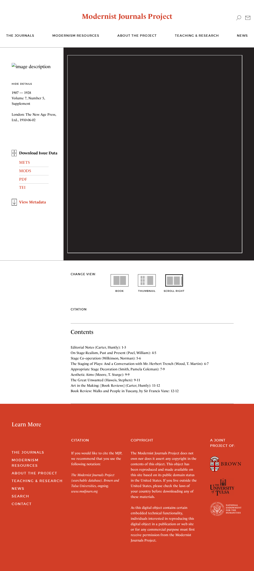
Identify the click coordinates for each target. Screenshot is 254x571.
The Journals (28, 452)
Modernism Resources (75, 35)
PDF (23, 179)
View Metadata (32, 202)
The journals (20, 35)
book (119, 291)
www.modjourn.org (84, 491)
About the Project (137, 35)
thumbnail (147, 291)
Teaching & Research (197, 35)
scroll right (174, 291)
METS (24, 162)
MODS (25, 170)
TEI (22, 187)
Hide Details (22, 83)
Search (20, 496)
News (242, 35)
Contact (22, 504)
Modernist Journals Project (127, 16)
